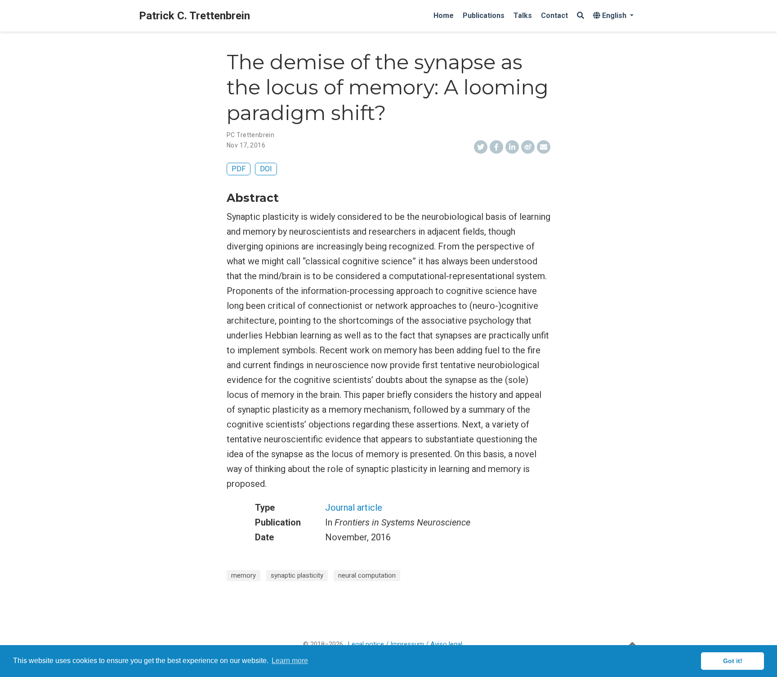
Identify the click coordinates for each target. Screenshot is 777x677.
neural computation (367, 575)
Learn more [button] (290, 660)
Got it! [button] (732, 660)
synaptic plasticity (297, 575)
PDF (239, 169)
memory (243, 575)
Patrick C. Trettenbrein (194, 15)
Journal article (353, 507)
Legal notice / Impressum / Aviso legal (405, 644)
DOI (266, 169)
